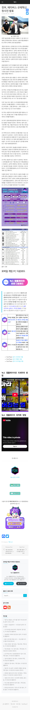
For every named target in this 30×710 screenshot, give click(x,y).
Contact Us (15, 706)
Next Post (20, 550)
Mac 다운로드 (23, 583)
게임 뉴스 (10, 542)
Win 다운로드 (10, 583)
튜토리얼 (18, 704)
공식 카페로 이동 (17, 359)
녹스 (15, 2)
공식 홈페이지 (6, 704)
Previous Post (9, 550)
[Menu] (2, 2)
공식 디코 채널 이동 (18, 361)
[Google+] (27, 15)
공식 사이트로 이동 (18, 357)
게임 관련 (12, 704)
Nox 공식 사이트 (15, 477)
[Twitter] (27, 13)
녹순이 (12, 13)
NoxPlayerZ (24, 704)
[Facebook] (27, 10)
